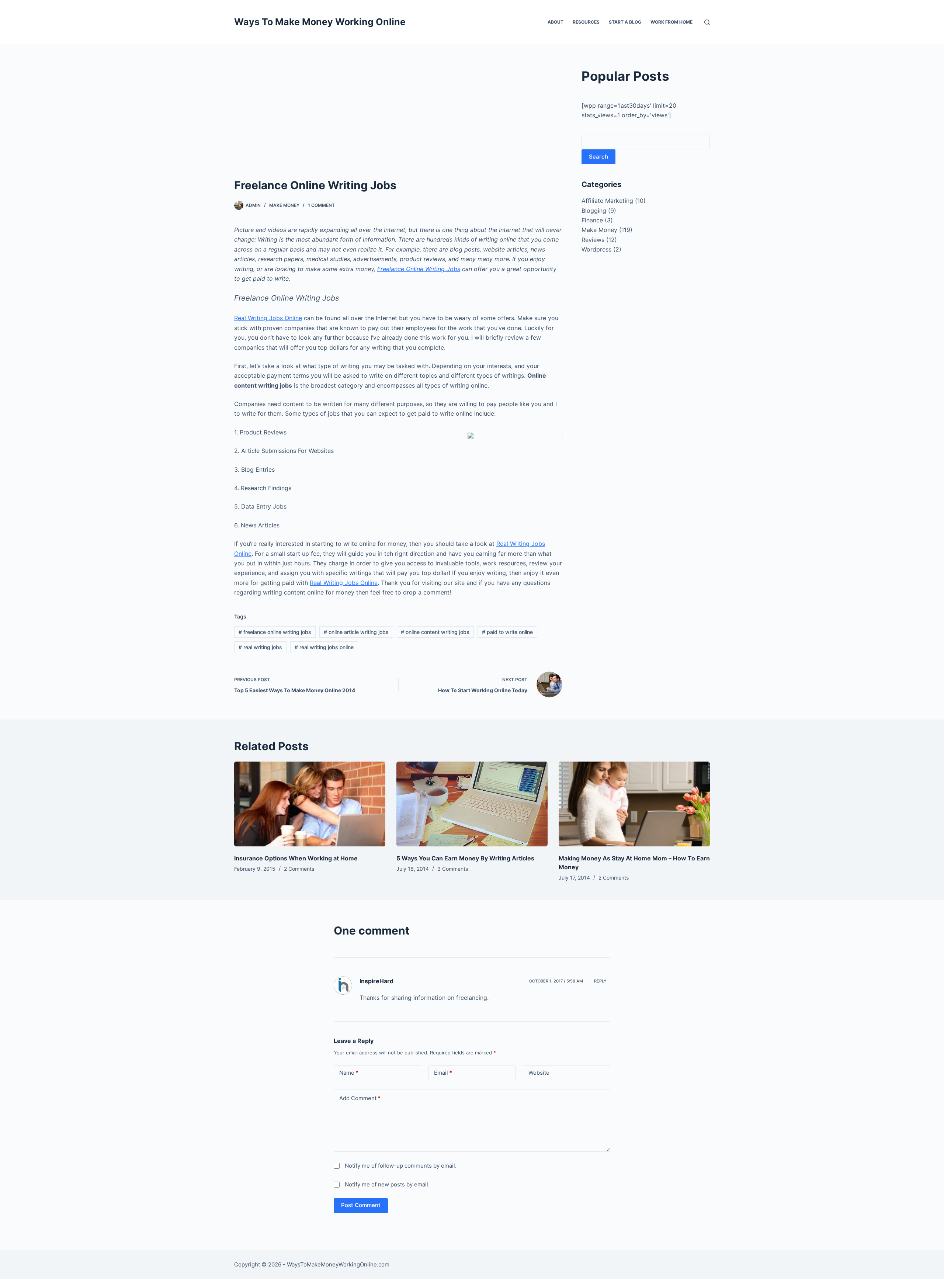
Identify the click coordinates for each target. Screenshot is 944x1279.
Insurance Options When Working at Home (296, 858)
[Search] (707, 22)
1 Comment (321, 205)
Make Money (284, 205)
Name (348, 1072)
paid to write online (507, 632)
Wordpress (596, 249)
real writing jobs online (324, 647)
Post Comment (361, 1205)
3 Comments (452, 869)
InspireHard (376, 981)
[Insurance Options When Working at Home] (309, 804)
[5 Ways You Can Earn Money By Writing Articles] (472, 804)
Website (538, 1072)
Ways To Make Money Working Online (320, 21)
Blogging (594, 210)
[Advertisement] (398, 121)
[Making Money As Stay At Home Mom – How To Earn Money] (634, 804)
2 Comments (299, 869)
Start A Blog (625, 22)
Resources (586, 22)
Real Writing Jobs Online (268, 318)
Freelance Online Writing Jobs (418, 269)
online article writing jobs (356, 632)
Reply (600, 981)
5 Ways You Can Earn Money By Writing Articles (465, 858)
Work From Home (671, 22)
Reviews (593, 239)
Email (443, 1072)
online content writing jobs (435, 632)
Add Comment (360, 1098)
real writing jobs (260, 647)
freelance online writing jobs (275, 632)
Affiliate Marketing (607, 200)
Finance (592, 220)
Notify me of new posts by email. (387, 1184)
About (555, 22)
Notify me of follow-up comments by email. (401, 1165)
